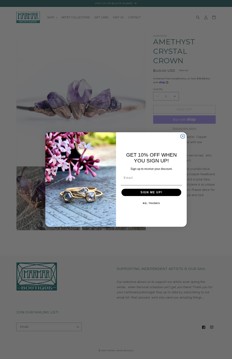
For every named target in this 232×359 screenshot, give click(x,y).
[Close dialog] (183, 136)
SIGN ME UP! (151, 192)
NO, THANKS (151, 203)
